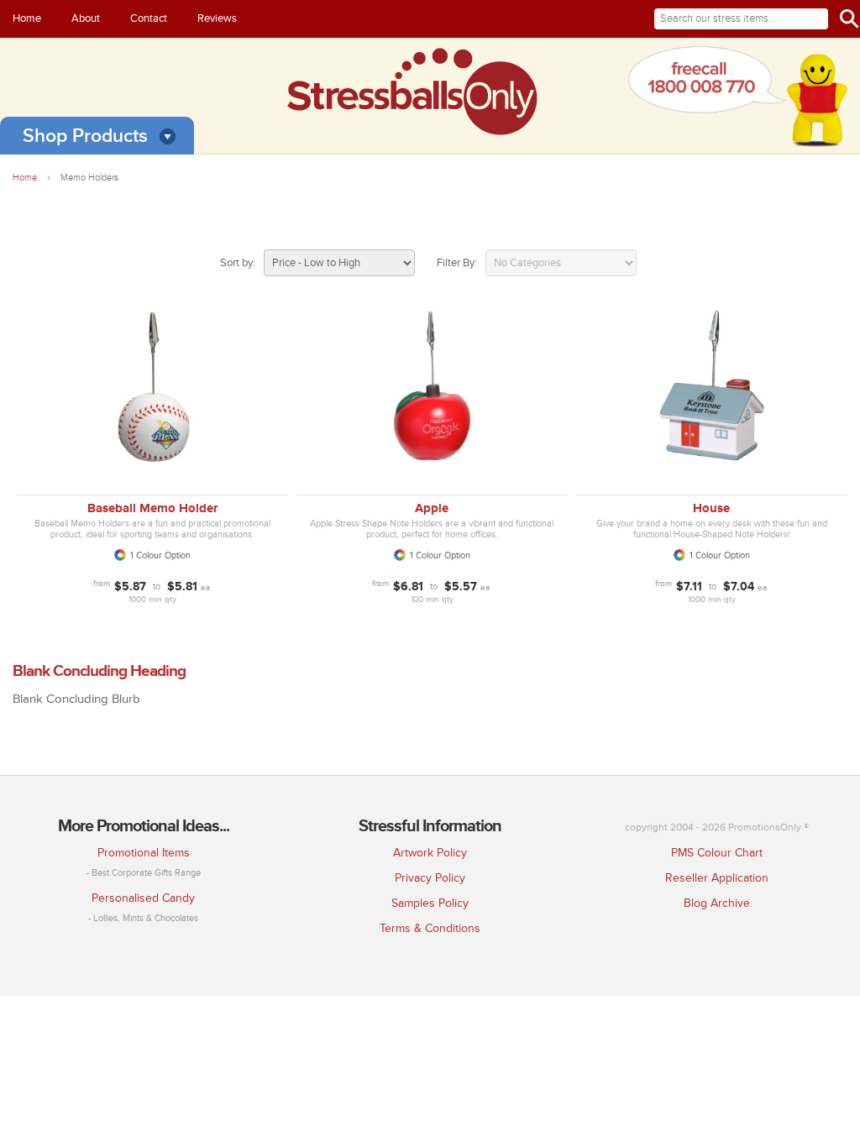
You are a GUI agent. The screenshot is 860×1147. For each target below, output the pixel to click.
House (711, 508)
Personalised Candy (143, 898)
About (85, 18)
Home (27, 18)
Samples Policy (430, 903)
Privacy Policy (430, 878)
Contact (148, 18)
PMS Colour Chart (717, 853)
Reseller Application (716, 878)
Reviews (217, 18)
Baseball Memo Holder (152, 508)
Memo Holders (89, 177)
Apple (431, 508)
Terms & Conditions (430, 928)
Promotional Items (143, 853)
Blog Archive (717, 903)
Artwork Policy (430, 853)
